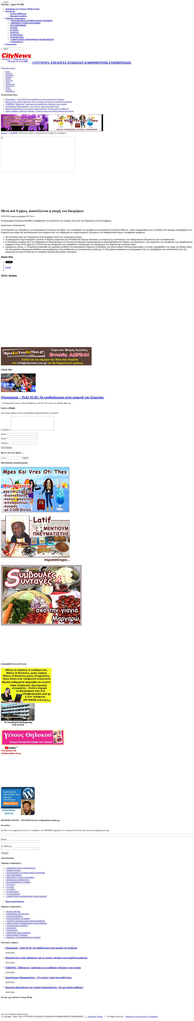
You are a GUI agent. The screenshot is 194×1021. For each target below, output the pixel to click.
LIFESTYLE (9, 80)
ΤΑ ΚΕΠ (13, 28)
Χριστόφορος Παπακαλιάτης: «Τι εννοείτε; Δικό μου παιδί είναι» (32, 106)
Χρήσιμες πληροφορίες (15, 18)
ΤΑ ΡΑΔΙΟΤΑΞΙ (17, 37)
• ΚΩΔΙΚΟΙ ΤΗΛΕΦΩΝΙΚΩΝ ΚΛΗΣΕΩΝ (23, 937)
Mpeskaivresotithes (18, 16)
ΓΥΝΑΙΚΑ (8, 89)
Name (4, 434)
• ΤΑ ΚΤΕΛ (10, 884)
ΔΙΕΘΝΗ (8, 79)
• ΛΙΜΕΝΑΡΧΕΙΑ (13, 870)
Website (4, 443)
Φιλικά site (10, 11)
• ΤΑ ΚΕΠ (9, 887)
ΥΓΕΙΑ (7, 88)
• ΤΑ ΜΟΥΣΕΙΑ (12, 892)
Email (4, 438)
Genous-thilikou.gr (18, 13)
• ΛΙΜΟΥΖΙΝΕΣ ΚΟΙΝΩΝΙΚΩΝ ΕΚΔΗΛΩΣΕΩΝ (32, 39)
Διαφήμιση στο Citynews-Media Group (22, 9)
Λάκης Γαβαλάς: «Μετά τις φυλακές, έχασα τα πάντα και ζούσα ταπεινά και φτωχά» (39, 111)
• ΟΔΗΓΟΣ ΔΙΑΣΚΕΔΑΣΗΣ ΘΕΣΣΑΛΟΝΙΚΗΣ (25, 921)
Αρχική (4, 133)
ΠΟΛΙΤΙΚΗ (8, 73)
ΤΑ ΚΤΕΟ (14, 32)
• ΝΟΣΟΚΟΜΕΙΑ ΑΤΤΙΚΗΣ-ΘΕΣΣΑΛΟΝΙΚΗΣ (31, 21)
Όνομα (3, 839)
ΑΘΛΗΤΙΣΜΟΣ (10, 84)
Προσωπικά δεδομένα (14, 901)
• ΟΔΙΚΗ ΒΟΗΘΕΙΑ (14, 916)
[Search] (2, 2)
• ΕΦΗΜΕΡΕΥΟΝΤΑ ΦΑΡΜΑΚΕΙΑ (20, 868)
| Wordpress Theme (93, 1016)
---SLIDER (13, 133)
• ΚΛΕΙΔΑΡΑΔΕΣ (12, 911)
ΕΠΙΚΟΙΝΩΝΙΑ (10, 91)
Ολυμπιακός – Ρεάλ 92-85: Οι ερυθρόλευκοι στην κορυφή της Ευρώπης (34, 99)
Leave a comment (18, 216)
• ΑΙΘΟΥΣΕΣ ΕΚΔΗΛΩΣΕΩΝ (18, 933)
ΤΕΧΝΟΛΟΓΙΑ (9, 86)
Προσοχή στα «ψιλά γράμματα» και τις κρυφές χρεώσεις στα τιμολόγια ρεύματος (38, 102)
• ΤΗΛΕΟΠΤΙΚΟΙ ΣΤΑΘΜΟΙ (17, 919)
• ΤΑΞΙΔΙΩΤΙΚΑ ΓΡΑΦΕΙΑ (16, 926)
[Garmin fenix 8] (8, 68)
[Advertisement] (68, 188)
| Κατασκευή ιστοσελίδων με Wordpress (141, 1016)
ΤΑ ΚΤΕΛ (14, 30)
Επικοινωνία (10, 44)
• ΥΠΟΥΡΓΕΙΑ (16, 42)
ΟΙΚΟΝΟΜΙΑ (9, 75)
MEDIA (7, 82)
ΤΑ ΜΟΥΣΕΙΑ (16, 35)
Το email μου (6, 846)
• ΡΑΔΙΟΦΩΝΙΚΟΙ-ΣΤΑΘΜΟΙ (18, 882)
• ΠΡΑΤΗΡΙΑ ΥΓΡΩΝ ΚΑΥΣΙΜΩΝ (25, 23)
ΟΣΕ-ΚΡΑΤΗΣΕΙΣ (18, 25)
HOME (7, 72)
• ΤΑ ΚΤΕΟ (10, 889)
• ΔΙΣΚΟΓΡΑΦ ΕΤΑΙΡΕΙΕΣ (16, 935)
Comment (5, 430)
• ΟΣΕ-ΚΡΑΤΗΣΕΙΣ (13, 875)
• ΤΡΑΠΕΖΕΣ (11, 928)
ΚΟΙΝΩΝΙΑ (8, 77)
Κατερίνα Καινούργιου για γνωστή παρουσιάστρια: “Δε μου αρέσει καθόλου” (37, 109)
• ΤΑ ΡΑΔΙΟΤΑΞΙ (12, 894)
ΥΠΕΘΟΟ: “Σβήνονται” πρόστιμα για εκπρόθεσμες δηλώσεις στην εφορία (35, 104)
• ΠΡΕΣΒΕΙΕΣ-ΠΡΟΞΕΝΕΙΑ (17, 880)
